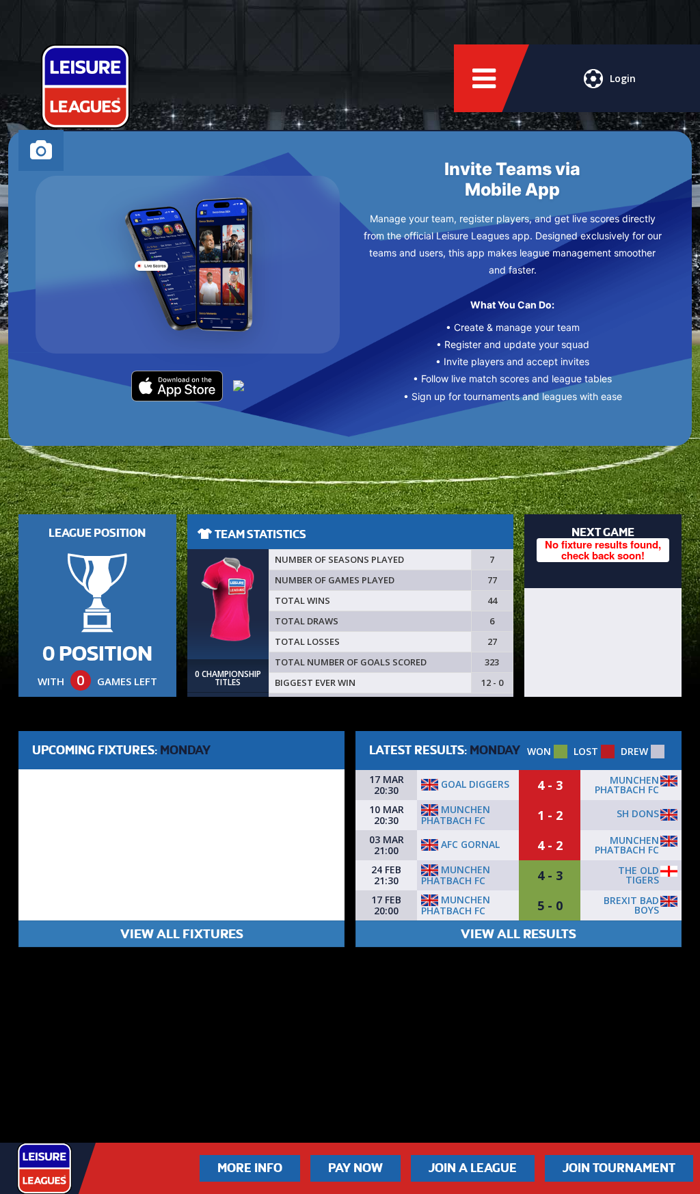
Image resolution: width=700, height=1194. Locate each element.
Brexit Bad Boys (631, 905)
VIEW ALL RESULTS (518, 934)
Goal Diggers (473, 784)
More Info (249, 1168)
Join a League (473, 1168)
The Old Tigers (638, 875)
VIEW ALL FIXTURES (181, 934)
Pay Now (355, 1168)
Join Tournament (619, 1168)
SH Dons (638, 813)
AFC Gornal (469, 844)
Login (623, 78)
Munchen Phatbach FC (627, 784)
